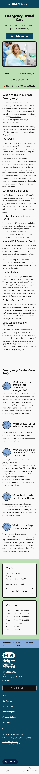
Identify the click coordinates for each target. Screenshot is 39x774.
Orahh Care (21, 744)
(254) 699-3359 (22, 80)
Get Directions (19, 591)
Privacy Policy (7, 742)
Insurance (6, 722)
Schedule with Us (19, 35)
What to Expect (8, 712)
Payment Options (9, 717)
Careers (13, 744)
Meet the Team (8, 706)
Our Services (7, 701)
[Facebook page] (3, 728)
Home (4, 696)
